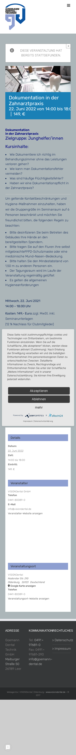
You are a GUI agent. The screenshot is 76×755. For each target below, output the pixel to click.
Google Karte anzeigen (23, 585)
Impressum (62, 649)
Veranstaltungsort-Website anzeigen (28, 598)
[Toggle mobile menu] (69, 5)
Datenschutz (62, 640)
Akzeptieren (39, 391)
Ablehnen (39, 399)
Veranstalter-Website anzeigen (25, 513)
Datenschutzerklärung (43, 421)
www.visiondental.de (55, 692)
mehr (39, 407)
